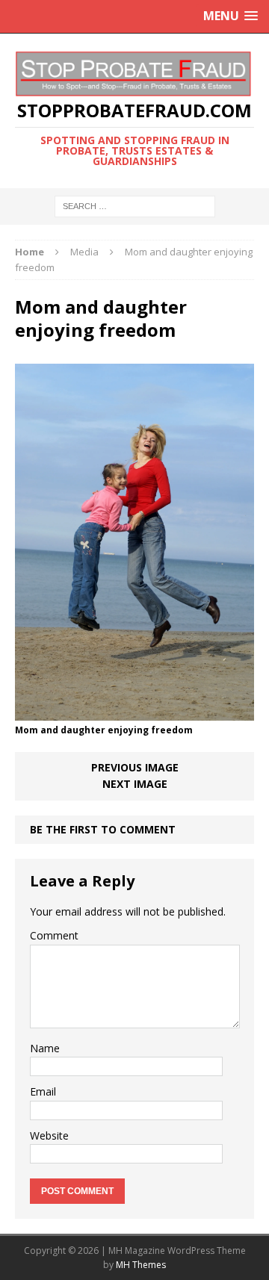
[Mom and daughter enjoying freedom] (134, 712)
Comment (54, 935)
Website (49, 1135)
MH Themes (141, 1264)
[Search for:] (135, 205)
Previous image (135, 767)
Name (45, 1048)
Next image (134, 784)
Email (43, 1091)
